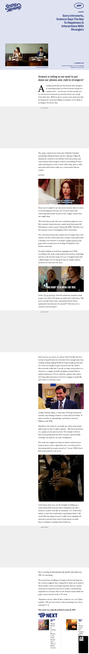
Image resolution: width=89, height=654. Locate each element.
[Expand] (80, 638)
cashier (44, 432)
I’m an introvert (49, 295)
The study (41, 153)
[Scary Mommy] (13, 7)
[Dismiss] (86, 638)
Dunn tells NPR (66, 227)
